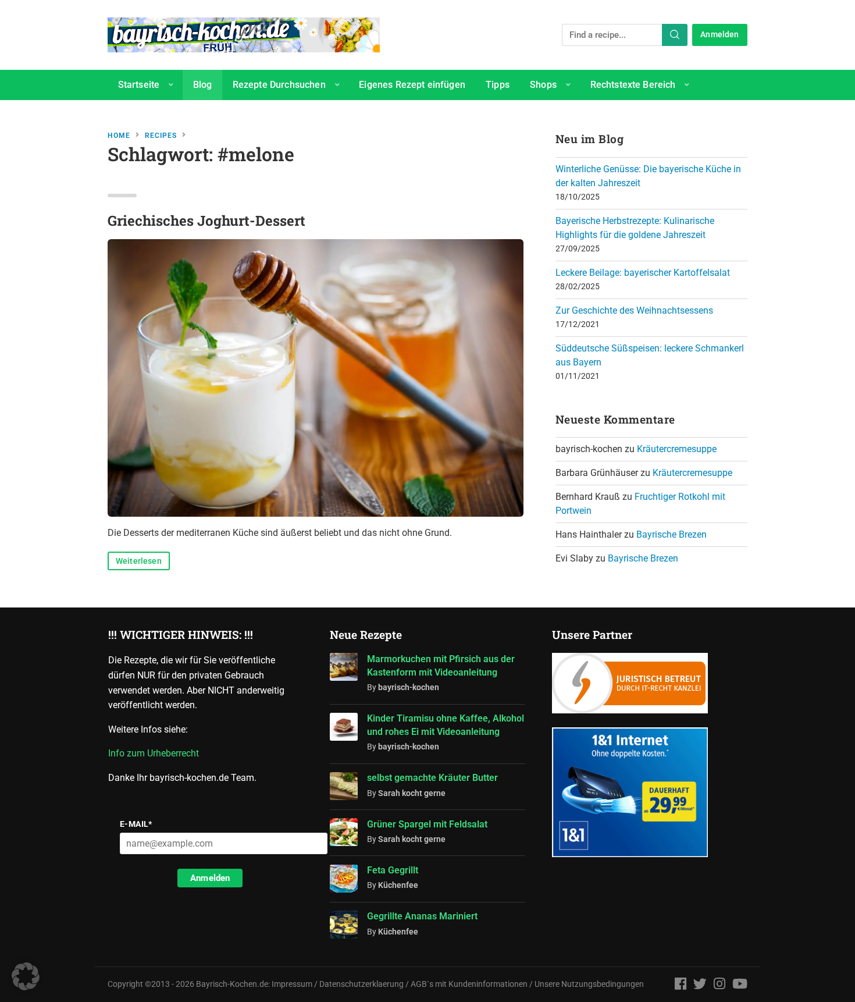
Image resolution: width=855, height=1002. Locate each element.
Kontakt (134, 114)
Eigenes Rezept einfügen (412, 84)
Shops (543, 84)
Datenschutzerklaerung (361, 984)
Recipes (161, 136)
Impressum (292, 984)
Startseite (139, 84)
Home (119, 136)
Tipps (498, 84)
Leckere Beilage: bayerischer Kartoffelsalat (642, 272)
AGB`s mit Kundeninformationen (469, 984)
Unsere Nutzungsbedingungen (589, 984)
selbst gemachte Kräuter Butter (432, 777)
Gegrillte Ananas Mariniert (422, 916)
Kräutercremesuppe (677, 448)
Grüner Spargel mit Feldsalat (427, 824)
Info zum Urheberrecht (156, 753)
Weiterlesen (139, 561)
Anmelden (719, 35)
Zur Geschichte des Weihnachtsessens (634, 310)
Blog (202, 84)
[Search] (674, 35)
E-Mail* (136, 824)
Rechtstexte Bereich (633, 84)
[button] (25, 976)
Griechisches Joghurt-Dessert (206, 220)
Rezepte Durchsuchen (279, 84)
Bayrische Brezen (671, 534)
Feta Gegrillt (392, 870)
